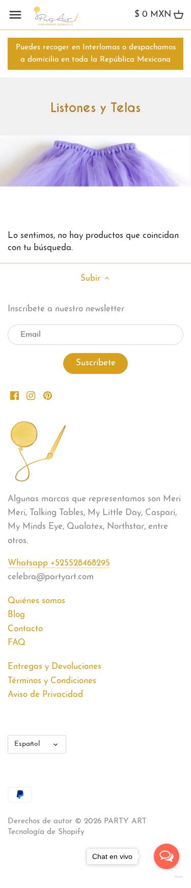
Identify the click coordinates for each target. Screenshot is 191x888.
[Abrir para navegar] (15, 14)
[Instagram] (30, 395)
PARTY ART (125, 821)
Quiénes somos (36, 601)
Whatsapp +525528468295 (59, 563)
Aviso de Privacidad (45, 694)
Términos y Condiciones (52, 681)
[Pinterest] (47, 395)
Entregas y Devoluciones (54, 666)
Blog (16, 614)
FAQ (16, 642)
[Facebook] (14, 395)
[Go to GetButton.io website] (166, 877)
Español (27, 744)
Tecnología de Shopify (46, 832)
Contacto (25, 629)
